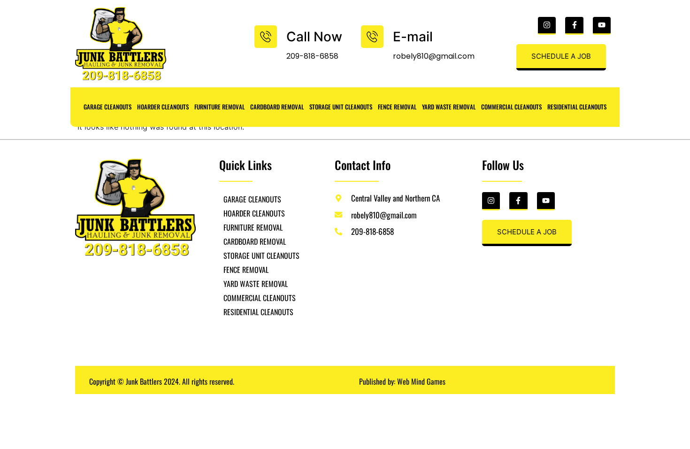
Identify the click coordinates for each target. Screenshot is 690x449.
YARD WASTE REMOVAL (448, 106)
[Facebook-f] (574, 26)
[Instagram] (547, 26)
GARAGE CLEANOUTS (107, 106)
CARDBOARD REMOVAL (277, 106)
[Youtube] (602, 26)
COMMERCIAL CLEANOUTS (511, 106)
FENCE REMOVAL (397, 106)
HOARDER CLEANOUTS (163, 106)
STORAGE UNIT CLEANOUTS (340, 106)
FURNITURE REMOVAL (219, 106)
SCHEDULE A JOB (561, 56)
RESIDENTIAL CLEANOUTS (576, 106)
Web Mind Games (421, 381)
